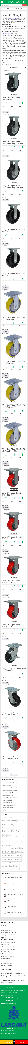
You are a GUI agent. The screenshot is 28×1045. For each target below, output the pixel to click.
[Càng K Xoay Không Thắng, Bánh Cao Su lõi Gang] (13, 696)
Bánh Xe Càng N (7, 795)
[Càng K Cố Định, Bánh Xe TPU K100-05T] (13, 477)
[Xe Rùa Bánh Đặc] (5, 907)
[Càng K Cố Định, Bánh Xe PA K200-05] (13, 257)
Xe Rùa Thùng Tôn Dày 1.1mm (14, 877)
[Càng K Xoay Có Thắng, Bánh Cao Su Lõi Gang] (13, 652)
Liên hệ (22, 1042)
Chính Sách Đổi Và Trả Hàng (9, 932)
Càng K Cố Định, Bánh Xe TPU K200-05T (12, 626)
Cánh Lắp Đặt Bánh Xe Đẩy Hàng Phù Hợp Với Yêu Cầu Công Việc (13, 842)
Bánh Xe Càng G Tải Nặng (9, 787)
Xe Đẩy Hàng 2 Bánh (8, 805)
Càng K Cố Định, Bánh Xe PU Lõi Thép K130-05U (13, 362)
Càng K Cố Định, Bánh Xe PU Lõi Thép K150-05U (13, 406)
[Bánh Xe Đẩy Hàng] (14, 2)
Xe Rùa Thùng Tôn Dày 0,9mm (14, 883)
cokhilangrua (5, 33)
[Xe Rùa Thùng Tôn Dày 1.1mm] (5, 878)
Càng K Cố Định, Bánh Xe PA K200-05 (13, 274)
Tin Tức (4, 937)
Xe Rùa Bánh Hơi (11, 900)
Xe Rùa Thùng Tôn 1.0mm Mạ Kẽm (15, 894)
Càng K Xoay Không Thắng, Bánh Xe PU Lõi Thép (13, 757)
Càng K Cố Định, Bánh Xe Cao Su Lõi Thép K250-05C (13, 143)
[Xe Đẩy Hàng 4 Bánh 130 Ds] (5, 913)
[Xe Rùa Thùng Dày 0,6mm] (5, 889)
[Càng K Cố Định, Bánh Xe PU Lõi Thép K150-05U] (13, 389)
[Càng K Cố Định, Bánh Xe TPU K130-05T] (13, 521)
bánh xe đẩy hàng (10, 831)
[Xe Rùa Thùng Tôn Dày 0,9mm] (5, 884)
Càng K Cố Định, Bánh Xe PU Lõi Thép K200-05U (13, 450)
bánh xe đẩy (8, 824)
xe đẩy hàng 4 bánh (11, 859)
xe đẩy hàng (20, 851)
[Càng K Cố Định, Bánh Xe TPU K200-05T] (13, 609)
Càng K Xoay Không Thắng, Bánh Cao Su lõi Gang (13, 713)
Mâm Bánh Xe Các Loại (8, 802)
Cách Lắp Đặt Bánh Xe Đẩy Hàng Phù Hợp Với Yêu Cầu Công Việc (13, 837)
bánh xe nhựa (20, 820)
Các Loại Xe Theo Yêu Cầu (9, 797)
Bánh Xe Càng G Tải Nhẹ (9, 790)
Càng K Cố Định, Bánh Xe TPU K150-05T (12, 582)
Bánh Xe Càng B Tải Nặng (9, 782)
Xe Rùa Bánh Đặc (11, 906)
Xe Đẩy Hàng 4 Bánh (8, 807)
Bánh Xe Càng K (7, 792)
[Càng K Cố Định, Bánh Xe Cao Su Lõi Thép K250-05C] (13, 126)
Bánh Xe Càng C (7, 785)
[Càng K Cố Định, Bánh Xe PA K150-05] (13, 213)
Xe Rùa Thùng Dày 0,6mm (13, 889)
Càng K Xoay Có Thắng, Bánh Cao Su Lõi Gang (14, 670)
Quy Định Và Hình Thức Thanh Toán (11, 935)
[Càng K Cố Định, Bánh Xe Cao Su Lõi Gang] (13, 82)
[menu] (2, 2)
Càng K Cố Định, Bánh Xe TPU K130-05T (12, 538)
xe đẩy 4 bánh (9, 852)
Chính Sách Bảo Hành (7, 930)
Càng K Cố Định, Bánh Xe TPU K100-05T (12, 494)
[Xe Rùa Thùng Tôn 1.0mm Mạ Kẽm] (5, 895)
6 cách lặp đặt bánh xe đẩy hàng (8, 817)
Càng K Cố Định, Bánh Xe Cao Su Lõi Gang (12, 99)
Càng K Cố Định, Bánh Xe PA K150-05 (13, 230)
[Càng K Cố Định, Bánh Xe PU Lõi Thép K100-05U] (13, 301)
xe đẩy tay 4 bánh (10, 866)
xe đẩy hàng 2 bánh (11, 855)
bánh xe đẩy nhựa (6, 834)
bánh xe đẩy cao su (8, 828)
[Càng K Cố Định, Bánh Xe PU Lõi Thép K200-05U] (13, 433)
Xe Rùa (4, 810)
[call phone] (23, 2)
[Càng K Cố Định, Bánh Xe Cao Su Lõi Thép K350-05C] (13, 169)
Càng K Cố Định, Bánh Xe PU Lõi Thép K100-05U (13, 318)
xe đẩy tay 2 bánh (6, 862)
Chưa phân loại (6, 800)
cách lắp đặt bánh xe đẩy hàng (7, 839)
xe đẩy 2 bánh (17, 848)
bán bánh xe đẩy (9, 821)
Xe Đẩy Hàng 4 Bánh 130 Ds (14, 912)
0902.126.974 (6, 1042)
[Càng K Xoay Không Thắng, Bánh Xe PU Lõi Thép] (13, 740)
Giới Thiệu (4, 928)
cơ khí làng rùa (6, 845)
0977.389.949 (9, 1001)
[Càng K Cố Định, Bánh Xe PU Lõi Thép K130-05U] (13, 345)
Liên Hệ (4, 925)
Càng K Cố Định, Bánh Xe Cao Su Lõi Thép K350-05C (13, 187)
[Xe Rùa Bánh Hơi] (5, 901)
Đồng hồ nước (22, 865)
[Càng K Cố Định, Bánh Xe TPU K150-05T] (13, 565)
